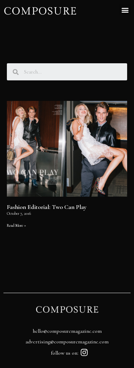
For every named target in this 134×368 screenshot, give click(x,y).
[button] (125, 9)
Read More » (16, 225)
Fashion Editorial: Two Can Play (47, 207)
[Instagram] (84, 352)
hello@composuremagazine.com (67, 331)
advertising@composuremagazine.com (67, 341)
